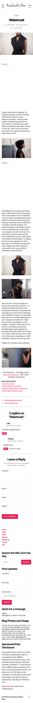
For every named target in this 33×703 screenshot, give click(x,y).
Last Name (5, 573)
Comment (5, 471)
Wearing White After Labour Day (14, 388)
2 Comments (18, 28)
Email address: (6, 592)
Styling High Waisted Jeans (12, 391)
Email (4, 497)
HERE (8, 686)
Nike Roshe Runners (11, 375)
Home (4, 530)
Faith (4, 532)
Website (4, 506)
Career (4, 542)
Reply (4, 433)
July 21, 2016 (23, 25)
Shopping (5, 540)
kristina (12, 25)
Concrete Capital (8, 384)
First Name (5, 583)
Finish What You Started (11, 386)
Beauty (4, 537)
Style (16, 15)
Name (4, 489)
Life (3, 545)
